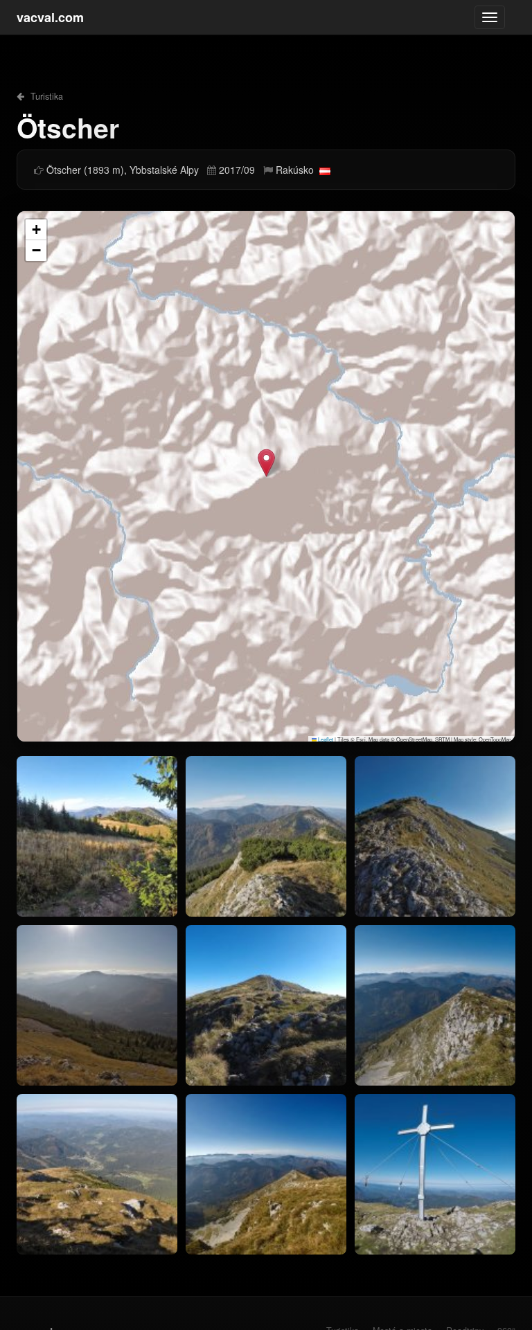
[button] (266, 463)
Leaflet (325, 739)
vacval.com (50, 17)
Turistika (45, 96)
